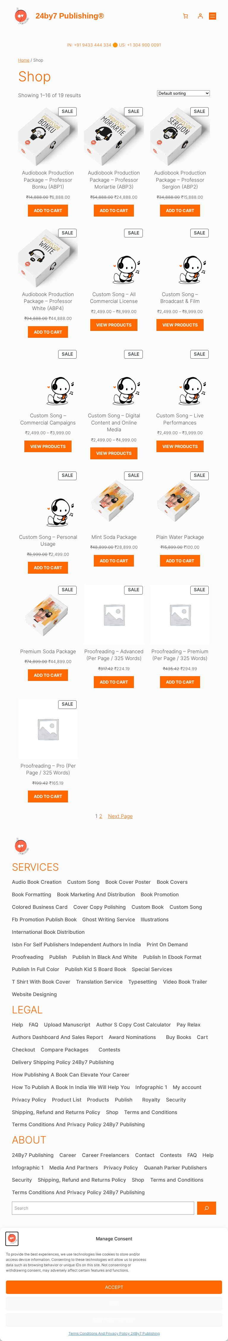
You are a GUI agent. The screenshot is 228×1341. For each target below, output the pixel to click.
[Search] (206, 1208)
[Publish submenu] (135, 1099)
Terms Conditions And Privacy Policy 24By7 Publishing (114, 1333)
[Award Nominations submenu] (158, 1037)
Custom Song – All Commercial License (114, 297)
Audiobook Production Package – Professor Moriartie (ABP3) (114, 180)
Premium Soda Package (48, 651)
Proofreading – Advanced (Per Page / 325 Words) (113, 655)
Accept (114, 1287)
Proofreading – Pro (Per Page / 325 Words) (48, 769)
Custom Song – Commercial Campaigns (48, 419)
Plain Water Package (180, 537)
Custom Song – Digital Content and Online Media (114, 423)
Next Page (120, 816)
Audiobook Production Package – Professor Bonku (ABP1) (48, 180)
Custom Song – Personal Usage (48, 540)
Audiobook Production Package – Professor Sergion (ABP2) (180, 180)
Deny (114, 1303)
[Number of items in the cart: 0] (185, 16)
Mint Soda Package (114, 537)
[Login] (200, 16)
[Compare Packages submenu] (91, 1049)
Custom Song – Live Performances (180, 419)
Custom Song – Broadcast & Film (180, 297)
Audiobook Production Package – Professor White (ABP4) (48, 301)
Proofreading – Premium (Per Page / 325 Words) (179, 655)
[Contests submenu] (122, 1049)
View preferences (114, 1320)
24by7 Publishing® (70, 16)
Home (23, 60)
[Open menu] (212, 16)
